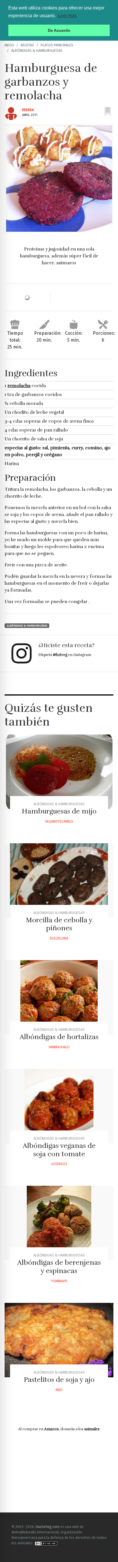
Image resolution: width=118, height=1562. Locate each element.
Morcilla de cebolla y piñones (59, 924)
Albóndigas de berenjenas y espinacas (59, 1266)
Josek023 (59, 1164)
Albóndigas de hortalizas (59, 1037)
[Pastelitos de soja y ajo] (59, 1340)
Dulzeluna (59, 938)
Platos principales (57, 45)
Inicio (9, 45)
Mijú (59, 1390)
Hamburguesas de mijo (59, 811)
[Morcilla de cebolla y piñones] (59, 880)
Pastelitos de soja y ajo (59, 1379)
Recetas (27, 45)
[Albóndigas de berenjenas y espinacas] (59, 1223)
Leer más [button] (67, 15)
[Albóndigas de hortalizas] (59, 997)
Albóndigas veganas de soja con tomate (59, 1149)
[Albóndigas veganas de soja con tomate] (59, 1106)
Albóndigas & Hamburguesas (36, 50)
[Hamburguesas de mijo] (59, 771)
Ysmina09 (59, 1281)
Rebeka (28, 110)
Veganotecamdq (59, 821)
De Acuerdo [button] (59, 30)
